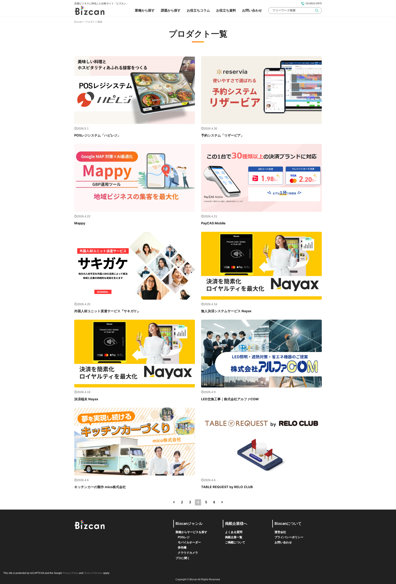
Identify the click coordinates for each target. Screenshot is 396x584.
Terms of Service (93, 573)
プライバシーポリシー (289, 537)
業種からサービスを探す (191, 532)
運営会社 (280, 532)
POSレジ (184, 537)
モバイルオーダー (189, 542)
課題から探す (171, 10)
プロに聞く (183, 558)
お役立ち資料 (226, 10)
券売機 (182, 547)
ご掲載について (235, 542)
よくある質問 (233, 532)
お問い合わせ (252, 10)
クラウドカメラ (188, 552)
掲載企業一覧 (233, 537)
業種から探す (145, 10)
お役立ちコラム (198, 10)
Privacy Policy (70, 573)
